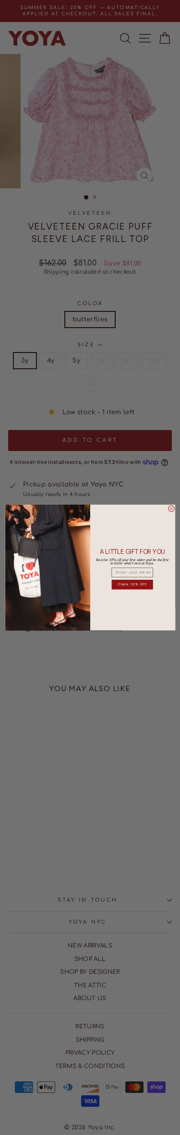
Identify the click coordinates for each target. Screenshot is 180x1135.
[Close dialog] (171, 509)
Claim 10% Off (132, 584)
